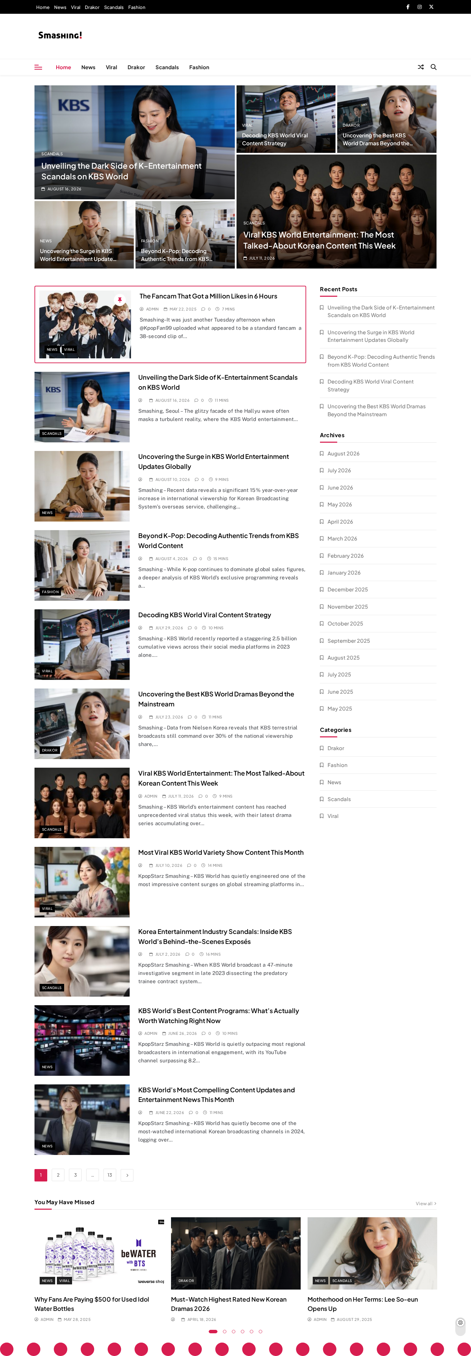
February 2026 (346, 555)
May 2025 (340, 708)
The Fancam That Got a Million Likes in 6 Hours (208, 296)
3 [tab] (234, 1331)
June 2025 (340, 691)
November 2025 (348, 606)
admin (152, 309)
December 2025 (348, 589)
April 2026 (340, 521)
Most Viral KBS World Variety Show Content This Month (221, 852)
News (60, 7)
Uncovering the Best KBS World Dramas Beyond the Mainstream (376, 143)
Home (43, 7)
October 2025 (345, 623)
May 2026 (340, 504)
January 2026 (344, 572)
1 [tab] (213, 1331)
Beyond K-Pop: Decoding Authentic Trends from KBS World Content (175, 259)
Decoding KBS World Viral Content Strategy (204, 615)
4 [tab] (242, 1331)
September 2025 (349, 640)
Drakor (92, 7)
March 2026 (342, 538)
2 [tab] (225, 1331)
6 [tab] (260, 1331)
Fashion (137, 7)
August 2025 (344, 657)
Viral (75, 7)
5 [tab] (251, 1331)
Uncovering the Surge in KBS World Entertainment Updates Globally (78, 259)
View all (424, 1203)
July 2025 (339, 674)
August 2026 (344, 453)
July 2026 (339, 470)
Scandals (114, 7)
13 (110, 1175)
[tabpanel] (99, 1270)
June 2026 (340, 487)
